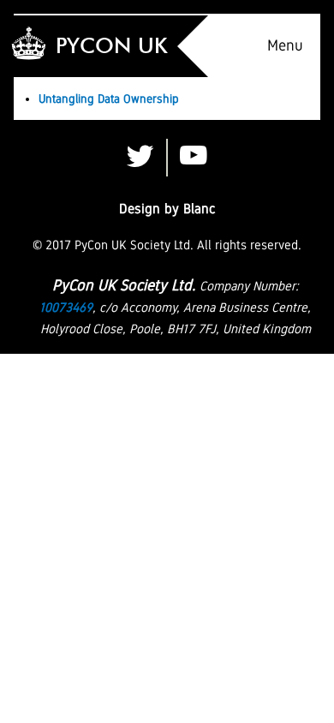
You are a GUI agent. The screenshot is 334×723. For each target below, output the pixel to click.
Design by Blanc (167, 209)
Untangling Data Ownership (109, 98)
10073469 (65, 307)
